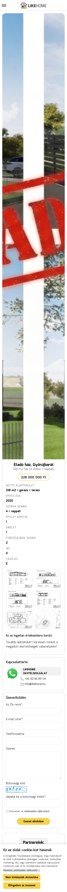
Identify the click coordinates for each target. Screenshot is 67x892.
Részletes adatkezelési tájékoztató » (21, 870)
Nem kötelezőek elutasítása (22, 877)
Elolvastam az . (29, 811)
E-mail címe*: (14, 719)
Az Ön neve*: (14, 705)
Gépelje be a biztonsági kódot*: (26, 797)
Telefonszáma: (15, 734)
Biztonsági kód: (16, 783)
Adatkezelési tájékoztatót (36, 811)
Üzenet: (11, 749)
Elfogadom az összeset (21, 885)
